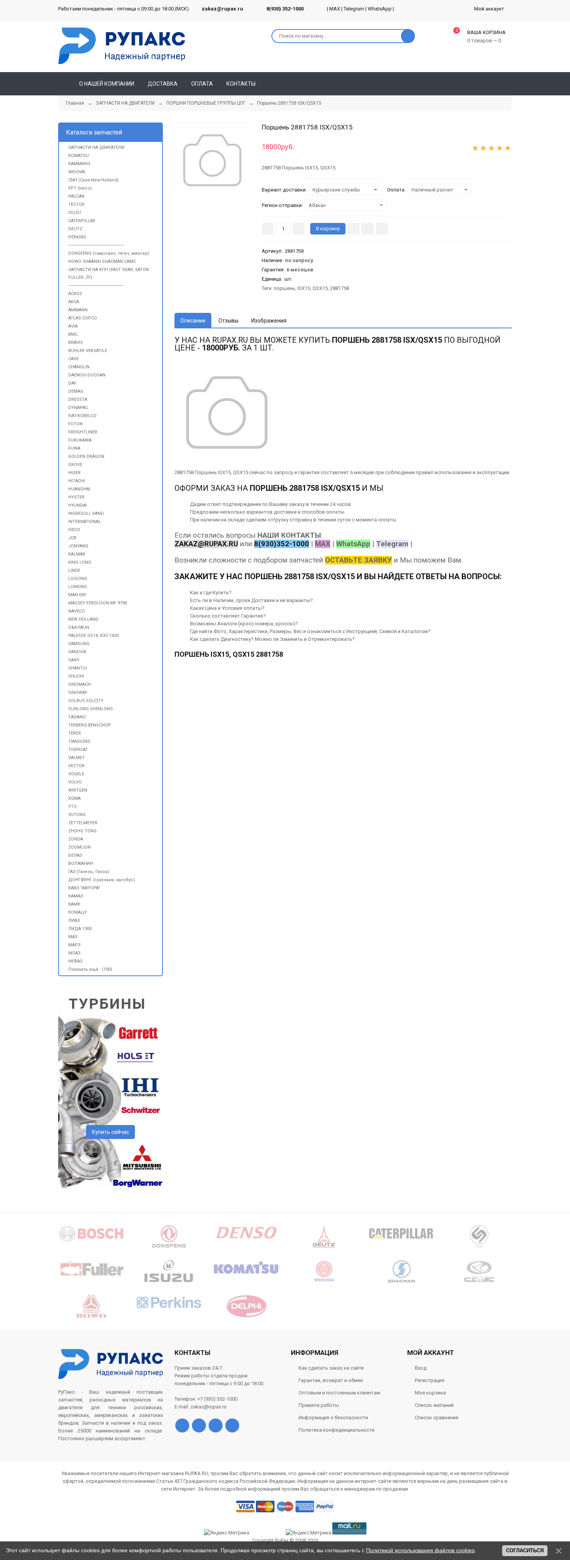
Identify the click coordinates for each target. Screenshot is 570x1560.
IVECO (74, 529)
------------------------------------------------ (96, 245)
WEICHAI (76, 171)
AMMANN (78, 309)
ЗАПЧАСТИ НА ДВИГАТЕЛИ (96, 147)
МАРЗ (74, 944)
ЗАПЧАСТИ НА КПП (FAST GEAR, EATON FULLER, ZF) (108, 273)
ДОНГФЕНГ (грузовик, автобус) (101, 879)
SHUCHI (76, 676)
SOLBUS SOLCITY (86, 700)
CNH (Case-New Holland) (93, 180)
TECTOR (76, 204)
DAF (72, 383)
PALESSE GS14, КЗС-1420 (93, 635)
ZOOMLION (79, 847)
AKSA (73, 301)
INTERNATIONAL (84, 521)
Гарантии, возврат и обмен (331, 1380)
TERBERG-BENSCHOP (89, 725)
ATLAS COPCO (82, 318)
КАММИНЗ (79, 163)
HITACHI (76, 480)
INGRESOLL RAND (86, 513)
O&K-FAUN (78, 627)
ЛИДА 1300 (80, 928)
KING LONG (79, 562)
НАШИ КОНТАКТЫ (289, 535)
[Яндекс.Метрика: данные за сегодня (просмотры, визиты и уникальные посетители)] (308, 1533)
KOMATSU (78, 155)
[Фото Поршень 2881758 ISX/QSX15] (226, 412)
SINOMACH (79, 684)
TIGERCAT (78, 749)
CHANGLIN (79, 366)
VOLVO (75, 782)
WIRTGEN (77, 790)
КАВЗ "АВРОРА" (84, 887)
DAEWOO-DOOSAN (86, 375)
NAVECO (76, 611)
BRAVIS (75, 342)
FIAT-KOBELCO (82, 415)
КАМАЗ (75, 896)
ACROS (75, 293)
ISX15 (303, 288)
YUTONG (77, 814)
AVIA (73, 326)
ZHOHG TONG (82, 830)
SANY (73, 660)
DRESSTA (77, 399)
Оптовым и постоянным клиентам (339, 1393)
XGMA (74, 798)
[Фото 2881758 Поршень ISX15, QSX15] (212, 160)
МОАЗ (74, 953)
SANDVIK (77, 651)
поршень (284, 288)
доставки (285, 512)
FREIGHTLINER (82, 432)
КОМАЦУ (77, 912)
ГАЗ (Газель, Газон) (88, 871)
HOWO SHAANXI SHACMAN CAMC (102, 261)
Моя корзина (430, 1393)
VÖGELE (76, 774)
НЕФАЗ (75, 961)
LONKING (77, 586)
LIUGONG (77, 578)
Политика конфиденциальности (337, 1430)
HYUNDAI (77, 505)
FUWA (74, 448)
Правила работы (319, 1405)
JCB (72, 537)
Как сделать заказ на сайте (331, 1368)
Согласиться (525, 1550)
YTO (72, 806)
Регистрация (429, 1380)
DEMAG (75, 391)
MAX (334, 9)
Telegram (354, 9)
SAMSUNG (79, 643)
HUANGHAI (79, 489)
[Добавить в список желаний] (367, 229)
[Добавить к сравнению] (382, 229)
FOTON (75, 423)
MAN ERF (77, 594)
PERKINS (77, 237)
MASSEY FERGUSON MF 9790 (97, 603)
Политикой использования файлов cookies (420, 1550)
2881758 (339, 288)
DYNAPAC (78, 407)
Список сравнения (436, 1417)
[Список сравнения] (509, 84)
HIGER (74, 472)
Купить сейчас (110, 1132)
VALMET (76, 757)
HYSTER (76, 497)
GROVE (75, 464)
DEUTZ (75, 228)
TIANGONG (79, 741)
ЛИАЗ (74, 920)
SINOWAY (77, 692)
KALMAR (76, 554)
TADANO (77, 717)
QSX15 (320, 288)
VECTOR (76, 765)
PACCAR (76, 196)
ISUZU (74, 212)
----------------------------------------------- (95, 285)
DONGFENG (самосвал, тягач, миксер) (108, 253)
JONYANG (78, 546)
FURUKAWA (80, 440)
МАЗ (73, 936)
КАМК (74, 904)
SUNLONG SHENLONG (90, 708)
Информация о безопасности (333, 1417)
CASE (73, 358)
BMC (73, 334)
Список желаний (434, 1405)
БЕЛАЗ (75, 855)
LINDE (74, 570)
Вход (421, 1368)
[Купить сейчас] (353, 229)
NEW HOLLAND (83, 619)
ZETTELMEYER (82, 822)
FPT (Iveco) (80, 188)
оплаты (335, 512)
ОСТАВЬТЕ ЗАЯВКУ (358, 560)
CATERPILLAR (81, 220)
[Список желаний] (495, 84)
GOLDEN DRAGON (86, 456)
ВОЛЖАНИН (80, 863)
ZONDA (75, 839)
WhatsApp (380, 9)
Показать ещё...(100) (90, 969)
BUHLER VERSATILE (87, 350)
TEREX (74, 733)
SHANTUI (77, 668)
